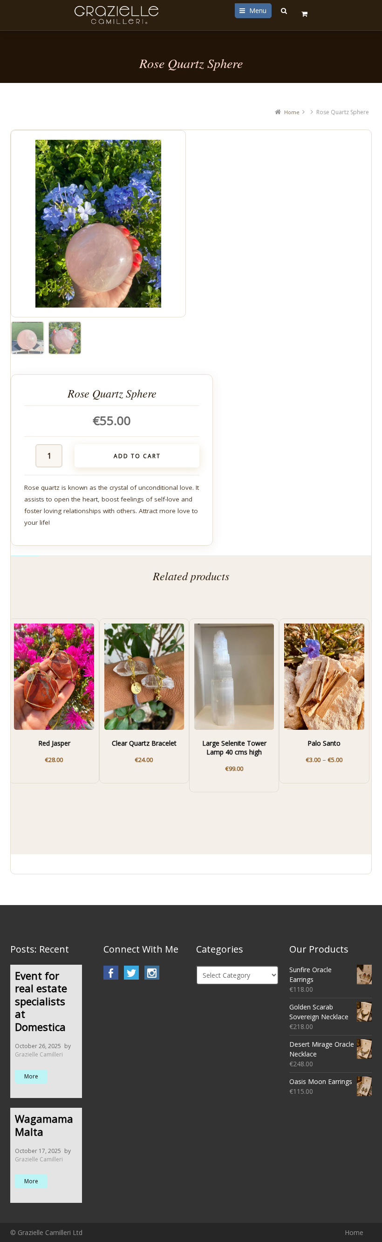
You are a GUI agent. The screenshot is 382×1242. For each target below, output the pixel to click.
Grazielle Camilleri (39, 1054)
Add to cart (137, 456)
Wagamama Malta (44, 1125)
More (31, 1076)
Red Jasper (54, 743)
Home (292, 112)
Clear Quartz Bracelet (144, 743)
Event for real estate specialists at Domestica (41, 1001)
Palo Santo (324, 743)
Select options (331, 755)
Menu (257, 10)
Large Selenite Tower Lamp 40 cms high (234, 747)
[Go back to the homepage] (117, 15)
